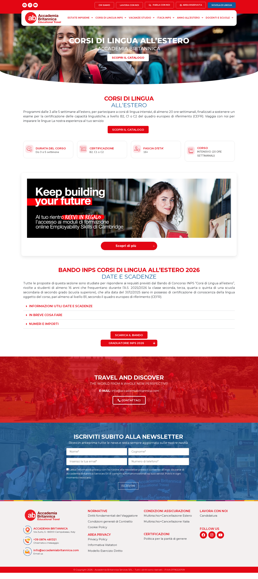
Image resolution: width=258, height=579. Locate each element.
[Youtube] (35, 5)
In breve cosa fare (45, 315)
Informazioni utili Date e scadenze (61, 306)
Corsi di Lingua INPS (109, 17)
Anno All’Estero (188, 17)
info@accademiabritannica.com (135, 391)
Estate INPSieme (79, 17)
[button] (129, 306)
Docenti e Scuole (218, 17)
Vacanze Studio (140, 17)
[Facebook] (24, 5)
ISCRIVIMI (128, 486)
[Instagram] (30, 5)
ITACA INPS (164, 17)
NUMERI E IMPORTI (44, 324)
